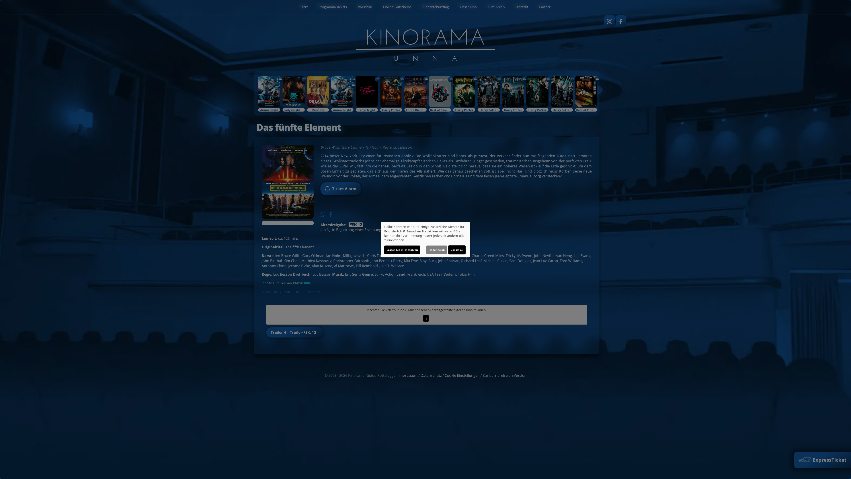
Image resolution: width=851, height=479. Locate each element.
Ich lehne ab (437, 250)
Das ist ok (457, 250)
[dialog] (425, 239)
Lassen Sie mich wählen (402, 250)
